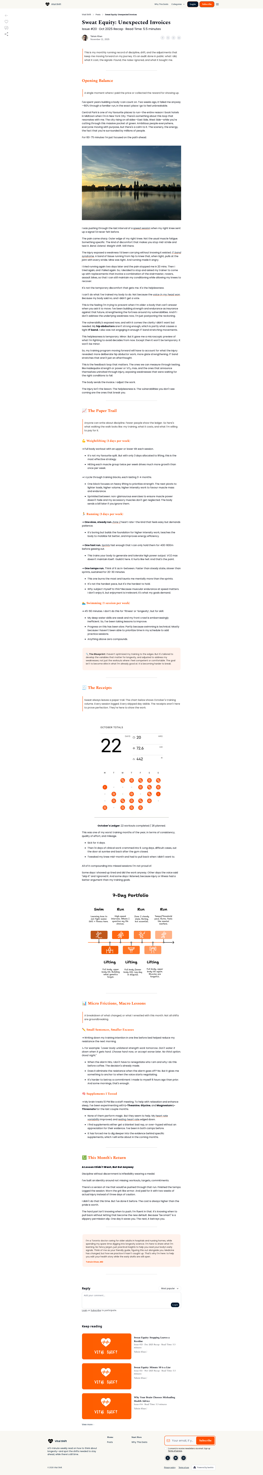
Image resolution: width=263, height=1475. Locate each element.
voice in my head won (166, 294)
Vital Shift (86, 14)
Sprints (106, 545)
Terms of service (175, 1451)
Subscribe (207, 4)
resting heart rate (129, 1119)
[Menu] (217, 4)
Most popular (168, 1288)
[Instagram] (183, 1458)
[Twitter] (167, 1458)
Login (193, 4)
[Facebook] (175, 1458)
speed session (141, 228)
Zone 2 (116, 522)
